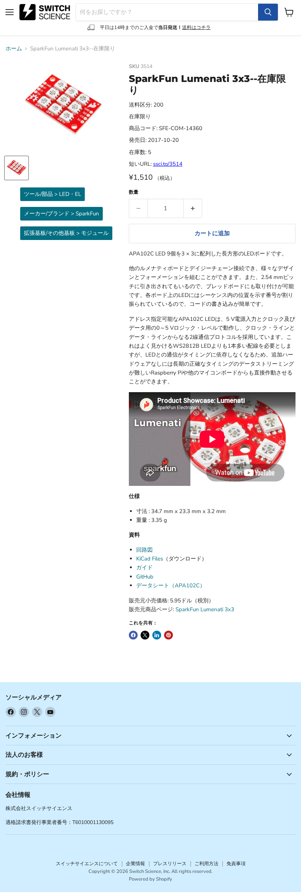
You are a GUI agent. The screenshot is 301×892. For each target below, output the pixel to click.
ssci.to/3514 (167, 164)
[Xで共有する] (145, 635)
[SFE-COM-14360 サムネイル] (16, 168)
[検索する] (268, 12)
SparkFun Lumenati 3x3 (204, 609)
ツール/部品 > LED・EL (52, 194)
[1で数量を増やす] (193, 208)
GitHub (144, 576)
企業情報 (135, 863)
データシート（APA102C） (170, 585)
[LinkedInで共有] (156, 635)
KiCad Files (149, 558)
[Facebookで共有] (133, 635)
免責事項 (236, 863)
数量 (133, 192)
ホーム (14, 49)
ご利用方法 (206, 863)
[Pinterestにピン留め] (168, 635)
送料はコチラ (196, 27)
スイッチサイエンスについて (87, 863)
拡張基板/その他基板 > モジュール (66, 233)
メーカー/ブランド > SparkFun (61, 213)
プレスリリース (169, 863)
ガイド (144, 567)
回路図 (144, 550)
